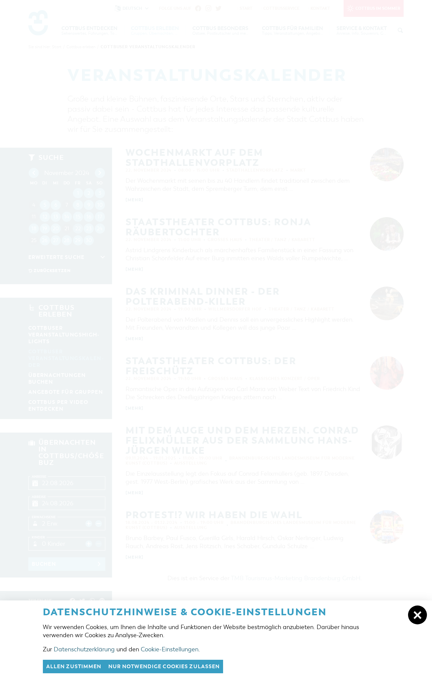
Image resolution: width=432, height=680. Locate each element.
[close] (417, 614)
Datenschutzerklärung (84, 649)
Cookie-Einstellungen (169, 649)
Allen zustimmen (74, 666)
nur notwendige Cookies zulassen (164, 666)
